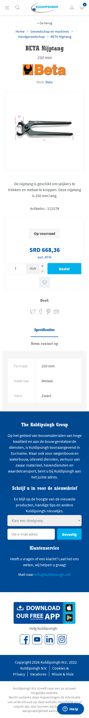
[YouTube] (37, 639)
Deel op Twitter (33, 312)
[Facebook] (25, 639)
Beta (49, 82)
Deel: (44, 300)
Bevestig (69, 534)
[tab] (44, 330)
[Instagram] (62, 639)
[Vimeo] (49, 639)
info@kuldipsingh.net (52, 574)
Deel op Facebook (41, 312)
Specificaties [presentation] (44, 329)
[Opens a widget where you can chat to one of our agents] (70, 709)
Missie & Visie (63, 674)
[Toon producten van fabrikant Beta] (45, 74)
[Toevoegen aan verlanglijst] (44, 282)
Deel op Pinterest (48, 312)
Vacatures (38, 674)
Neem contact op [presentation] (44, 343)
